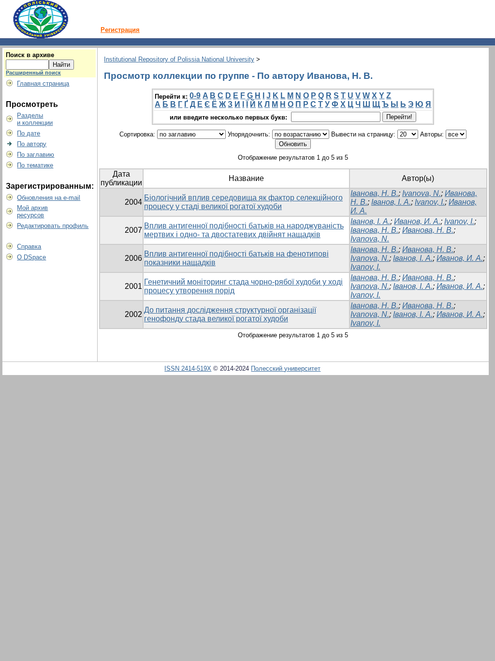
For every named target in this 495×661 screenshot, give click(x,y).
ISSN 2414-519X (187, 368)
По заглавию (35, 154)
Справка (29, 246)
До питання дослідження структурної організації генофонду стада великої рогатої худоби (230, 314)
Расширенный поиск (33, 72)
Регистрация (120, 29)
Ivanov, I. (430, 202)
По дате (28, 133)
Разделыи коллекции (35, 119)
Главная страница (43, 83)
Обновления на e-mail (48, 197)
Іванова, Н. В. (374, 193)
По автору (31, 144)
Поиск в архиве (30, 55)
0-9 (195, 95)
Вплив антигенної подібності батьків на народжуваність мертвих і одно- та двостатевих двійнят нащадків (244, 230)
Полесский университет (285, 368)
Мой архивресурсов (32, 211)
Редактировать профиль (52, 225)
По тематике (35, 165)
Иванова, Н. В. (427, 230)
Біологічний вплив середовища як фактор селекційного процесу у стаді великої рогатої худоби (243, 202)
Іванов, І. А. (391, 202)
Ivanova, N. (421, 193)
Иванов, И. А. (417, 221)
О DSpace (31, 257)
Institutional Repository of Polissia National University (179, 59)
